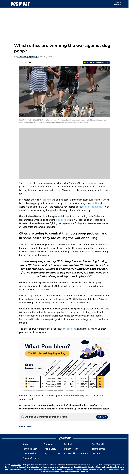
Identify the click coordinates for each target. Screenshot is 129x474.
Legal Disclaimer (51, 453)
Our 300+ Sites (99, 444)
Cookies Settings (31, 458)
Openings (48, 444)
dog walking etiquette (93, 206)
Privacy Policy (71, 448)
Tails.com (46, 199)
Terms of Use (98, 448)
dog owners (94, 183)
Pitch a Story (49, 448)
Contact (68, 444)
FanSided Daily (30, 448)
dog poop (71, 328)
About (26, 444)
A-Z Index (96, 453)
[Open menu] (6, 3)
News (29, 426)
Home (22, 426)
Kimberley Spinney (27, 56)
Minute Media (16, 465)
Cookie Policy (29, 453)
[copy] (34, 62)
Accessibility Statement (76, 453)
